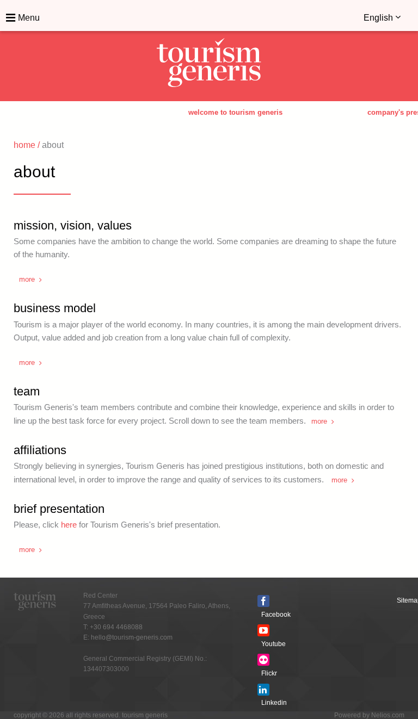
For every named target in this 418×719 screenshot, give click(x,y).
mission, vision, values (73, 225)
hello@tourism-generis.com (132, 637)
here (69, 524)
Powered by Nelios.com (369, 715)
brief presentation (59, 509)
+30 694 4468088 (116, 627)
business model (55, 308)
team (27, 391)
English (379, 17)
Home (24, 145)
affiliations (40, 450)
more (27, 279)
